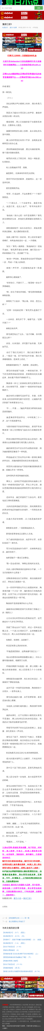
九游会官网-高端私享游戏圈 (14, 847)
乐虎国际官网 (13, 1016)
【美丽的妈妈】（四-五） (11, 968)
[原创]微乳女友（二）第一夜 (19, 918)
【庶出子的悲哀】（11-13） (12, 964)
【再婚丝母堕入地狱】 (10, 960)
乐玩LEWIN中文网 (10, 1019)
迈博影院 (35, 1014)
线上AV (24, 1007)
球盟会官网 (31, 1016)
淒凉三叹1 (7, 24)
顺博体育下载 (33, 1009)
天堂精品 (13, 1014)
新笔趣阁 (30, 1007)
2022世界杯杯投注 (15, 1005)
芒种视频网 (28, 1019)
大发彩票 (31, 1012)
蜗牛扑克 (25, 1009)
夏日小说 (22, 2)
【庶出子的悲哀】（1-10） (12, 946)
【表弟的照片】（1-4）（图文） (14, 943)
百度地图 (7, 1023)
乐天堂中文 (5, 1014)
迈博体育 (18, 1009)
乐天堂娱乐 (16, 1012)
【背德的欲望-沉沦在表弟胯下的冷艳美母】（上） (20, 953)
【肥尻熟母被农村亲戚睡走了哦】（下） (17, 957)
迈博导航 (9, 1012)
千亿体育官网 (23, 1016)
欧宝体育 (37, 1012)
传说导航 (25, 1005)
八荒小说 (5, 1009)
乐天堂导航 (23, 1012)
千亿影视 (28, 1014)
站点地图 (33, 1021)
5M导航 (5, 1007)
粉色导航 (12, 1007)
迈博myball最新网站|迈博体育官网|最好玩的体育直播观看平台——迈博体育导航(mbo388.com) (22, 77)
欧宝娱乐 (32, 1005)
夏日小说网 (13, 27)
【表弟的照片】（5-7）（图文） (14, 932)
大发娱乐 (12, 1009)
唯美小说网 (20, 1014)
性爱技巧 (5, 27)
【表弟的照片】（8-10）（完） (13, 936)
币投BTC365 (21, 1019)
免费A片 (18, 1007)
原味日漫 (39, 1005)
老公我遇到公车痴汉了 (17, 921)
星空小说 (37, 1007)
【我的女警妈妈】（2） (11, 950)
